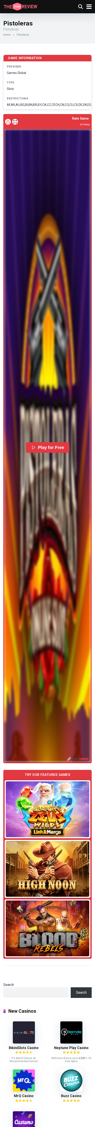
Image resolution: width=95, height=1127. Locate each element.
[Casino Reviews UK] (20, 6)
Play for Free (50, 447)
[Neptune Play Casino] (71, 1042)
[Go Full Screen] (15, 122)
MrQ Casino (24, 1096)
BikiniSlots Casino (24, 1048)
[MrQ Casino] (24, 1090)
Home (7, 34)
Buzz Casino (71, 1096)
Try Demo (47, 809)
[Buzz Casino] (71, 1090)
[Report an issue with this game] (8, 122)
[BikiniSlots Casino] (24, 1042)
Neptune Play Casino (71, 1048)
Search (8, 985)
